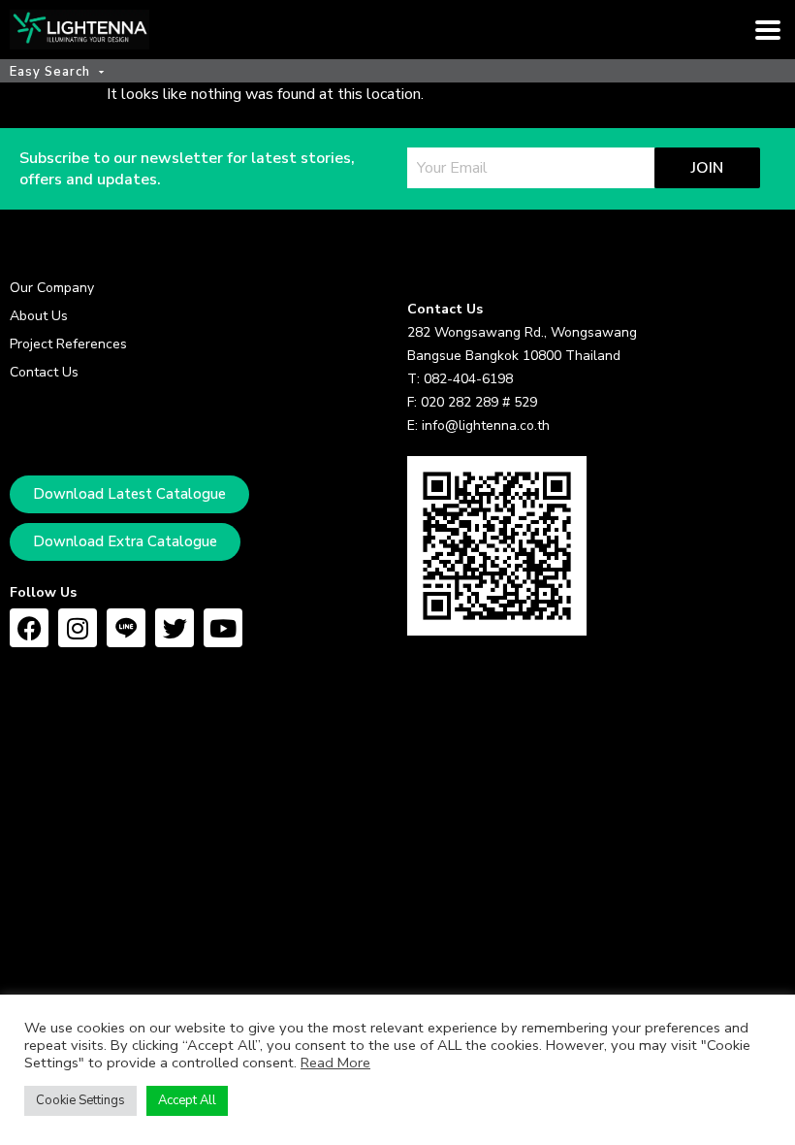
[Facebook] (29, 627)
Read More (335, 1062)
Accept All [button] (187, 1100)
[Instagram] (77, 627)
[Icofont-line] (126, 627)
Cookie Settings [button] (80, 1100)
